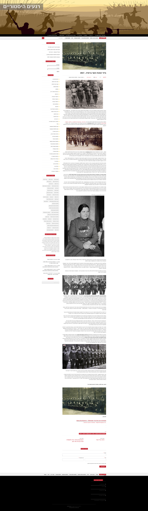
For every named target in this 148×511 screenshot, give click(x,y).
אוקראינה (56, 179)
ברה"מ (56, 183)
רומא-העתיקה (55, 227)
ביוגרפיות (49, 181)
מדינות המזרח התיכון (54, 133)
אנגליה (50, 179)
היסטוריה (103, 37)
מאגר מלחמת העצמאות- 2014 (52, 57)
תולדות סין (56, 166)
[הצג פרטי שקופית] (74, 17)
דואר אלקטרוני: (81, 457)
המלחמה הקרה (55, 104)
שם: (105, 457)
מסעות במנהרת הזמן (54, 146)
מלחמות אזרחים (55, 136)
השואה (49, 194)
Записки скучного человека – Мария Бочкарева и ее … (94, 422)
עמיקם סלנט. (69, 506)
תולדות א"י (80, 35)
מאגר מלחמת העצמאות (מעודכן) (52, 54)
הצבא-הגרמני (55, 194)
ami (94, 77)
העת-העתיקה (50, 190)
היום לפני (56, 94)
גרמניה (51, 183)
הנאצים (56, 190)
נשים (93, 433)
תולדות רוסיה (55, 168)
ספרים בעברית (55, 151)
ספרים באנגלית (55, 148)
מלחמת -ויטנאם (46, 212)
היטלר (56, 188)
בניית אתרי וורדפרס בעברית (74, 507)
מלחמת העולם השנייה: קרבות (53, 214)
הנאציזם (56, 106)
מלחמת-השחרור (55, 212)
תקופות (85, 35)
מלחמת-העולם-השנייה (85, 38)
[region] (74, 17)
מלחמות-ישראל (55, 203)
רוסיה (72, 38)
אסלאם (57, 89)
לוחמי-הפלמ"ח (50, 199)
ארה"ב (45, 179)
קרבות (48, 223)
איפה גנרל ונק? (100, 440)
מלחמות (46, 201)
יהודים (88, 474)
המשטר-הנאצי (51, 188)
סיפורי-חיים (55, 221)
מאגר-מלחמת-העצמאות (54, 201)
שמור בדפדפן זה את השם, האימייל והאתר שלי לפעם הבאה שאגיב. (96, 463)
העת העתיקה (56, 116)
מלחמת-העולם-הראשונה (100, 433)
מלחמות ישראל (55, 138)
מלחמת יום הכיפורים (54, 216)
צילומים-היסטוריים (47, 221)
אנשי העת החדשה (55, 81)
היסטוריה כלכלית (55, 99)
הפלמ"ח (56, 192)
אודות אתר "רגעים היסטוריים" (100, 35)
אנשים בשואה (61, 35)
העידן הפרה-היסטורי (54, 111)
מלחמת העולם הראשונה (73, 77)
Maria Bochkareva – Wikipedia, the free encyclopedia (91, 420)
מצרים (47, 216)
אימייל (58, 68)
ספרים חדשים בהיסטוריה (52, 35)
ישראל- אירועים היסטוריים (71, 35)
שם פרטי (57, 64)
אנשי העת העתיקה (55, 84)
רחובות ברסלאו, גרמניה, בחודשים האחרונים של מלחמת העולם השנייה (98, 491)
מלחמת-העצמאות (77, 38)
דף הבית (91, 35)
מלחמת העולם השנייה (54, 143)
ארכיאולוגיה (55, 181)
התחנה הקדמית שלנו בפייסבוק (53, 49)
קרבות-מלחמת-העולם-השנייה (52, 225)
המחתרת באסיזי (50, 259)
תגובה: (105, 452)
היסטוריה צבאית (81, 77)
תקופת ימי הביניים (55, 171)
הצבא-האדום (49, 192)
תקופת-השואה (67, 38)
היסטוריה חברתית (55, 96)
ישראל (56, 199)
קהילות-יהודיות (55, 223)
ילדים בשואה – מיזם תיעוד (53, 52)
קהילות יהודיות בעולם (95, 37)
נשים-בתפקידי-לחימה (87, 433)
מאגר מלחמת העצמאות (54, 126)
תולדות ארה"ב (55, 163)
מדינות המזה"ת (55, 131)
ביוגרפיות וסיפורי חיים (54, 91)
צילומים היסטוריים (55, 156)
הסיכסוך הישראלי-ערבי (54, 109)
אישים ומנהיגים (55, 79)
